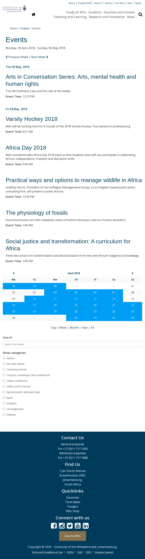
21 (113, 305)
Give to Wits (72, 536)
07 (113, 292)
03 (76, 317)
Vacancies (72, 497)
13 (95, 298)
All (92, 328)
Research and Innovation (107, 17)
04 (55, 292)
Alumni (98, 3)
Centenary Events (16, 369)
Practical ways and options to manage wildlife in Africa (74, 180)
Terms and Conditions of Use (47, 552)
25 (55, 311)
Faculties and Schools (119, 12)
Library (108, 3)
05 (76, 292)
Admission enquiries (72, 453)
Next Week (38, 57)
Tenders (72, 507)
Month (74, 328)
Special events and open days (23, 392)
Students (95, 12)
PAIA (79, 552)
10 (34, 298)
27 (34, 286)
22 (132, 305)
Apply (138, 3)
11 (55, 298)
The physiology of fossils (37, 213)
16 (13, 305)
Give (129, 3)
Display (24, 28)
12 (76, 298)
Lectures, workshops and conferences (28, 375)
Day (54, 328)
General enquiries (72, 444)
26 (13, 286)
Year (85, 328)
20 (95, 305)
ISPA (88, 552)
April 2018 (74, 273)
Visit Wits (119, 3)
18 (55, 305)
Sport (9, 397)
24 (34, 311)
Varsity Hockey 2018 (31, 119)
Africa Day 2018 (26, 147)
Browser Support (104, 552)
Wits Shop (72, 511)
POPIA (70, 552)
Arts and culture (15, 363)
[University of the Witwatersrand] (14, 7)
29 (132, 311)
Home (13, 28)
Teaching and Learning (70, 17)
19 (76, 305)
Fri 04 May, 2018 (16, 109)
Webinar (11, 414)
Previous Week (18, 57)
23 (13, 311)
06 (95, 292)
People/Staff (84, 3)
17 (34, 305)
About (72, 3)
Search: (8, 337)
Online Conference (17, 380)
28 (55, 286)
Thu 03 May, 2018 (17, 67)
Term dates (72, 502)
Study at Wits (76, 12)
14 (113, 298)
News (131, 17)
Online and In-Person (18, 386)
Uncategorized (14, 409)
